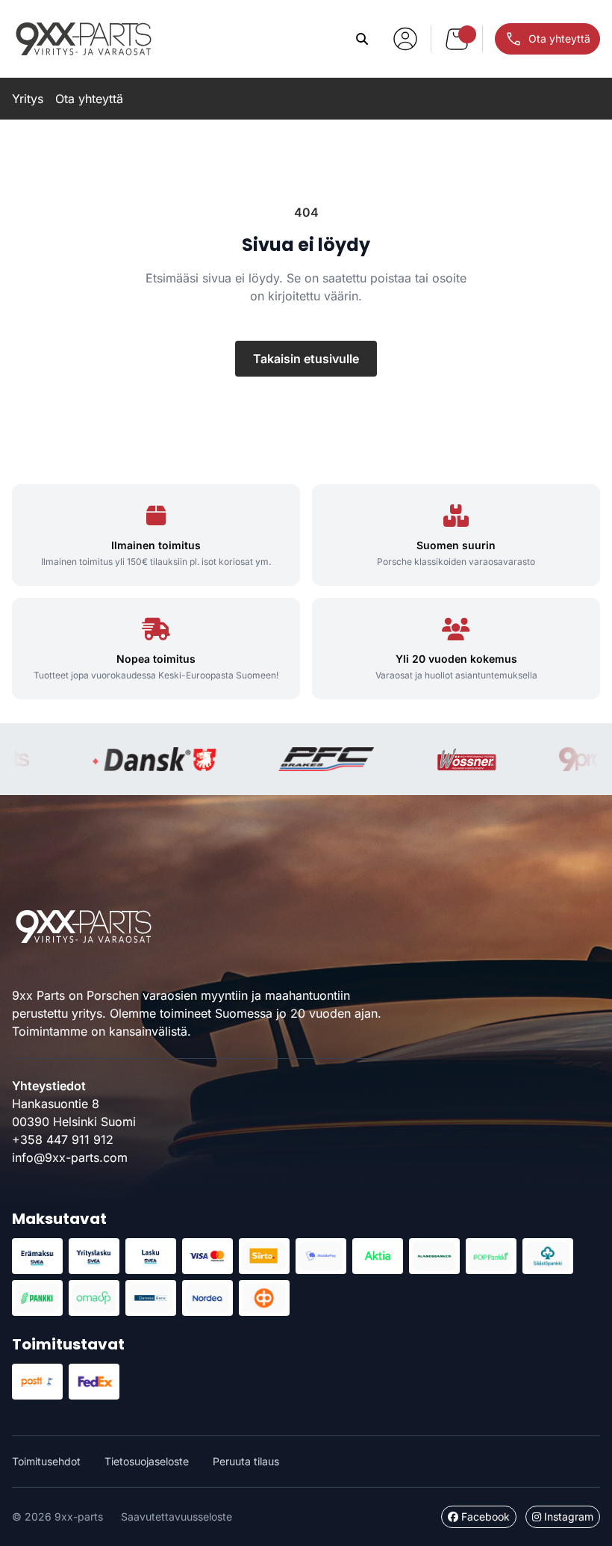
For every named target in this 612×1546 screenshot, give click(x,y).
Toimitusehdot (46, 1461)
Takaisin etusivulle (306, 358)
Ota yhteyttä (89, 98)
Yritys (27, 98)
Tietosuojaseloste (146, 1461)
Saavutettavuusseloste (176, 1516)
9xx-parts (83, 39)
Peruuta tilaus (246, 1461)
